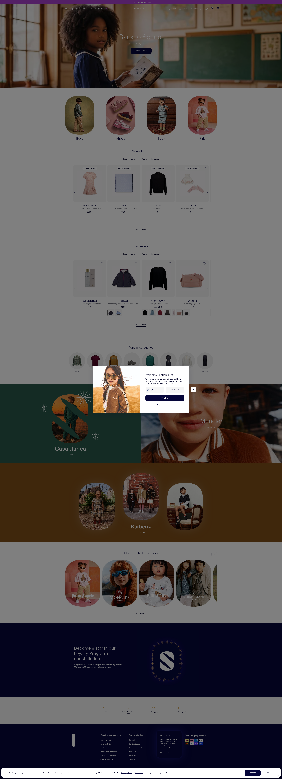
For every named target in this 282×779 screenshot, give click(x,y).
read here (139, 773)
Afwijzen (270, 773)
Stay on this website (165, 405)
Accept (253, 773)
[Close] (193, 389)
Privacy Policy (126, 773)
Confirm (164, 398)
